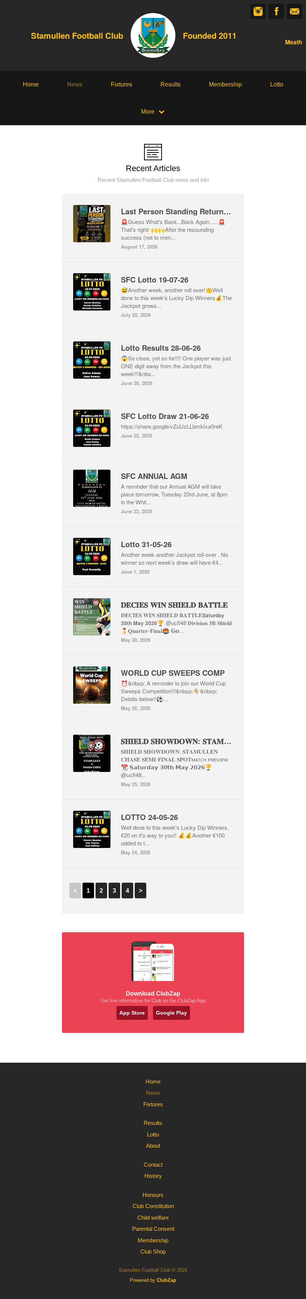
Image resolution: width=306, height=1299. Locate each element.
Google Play (171, 1013)
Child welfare (153, 1217)
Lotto (276, 84)
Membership (225, 84)
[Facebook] (276, 11)
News (74, 84)
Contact (153, 1164)
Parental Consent (153, 1229)
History (153, 1176)
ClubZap (166, 1280)
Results (170, 84)
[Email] (294, 11)
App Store (132, 1013)
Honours (153, 1195)
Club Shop (153, 1251)
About (153, 1145)
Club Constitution (153, 1206)
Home (31, 84)
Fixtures (121, 84)
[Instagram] (258, 11)
